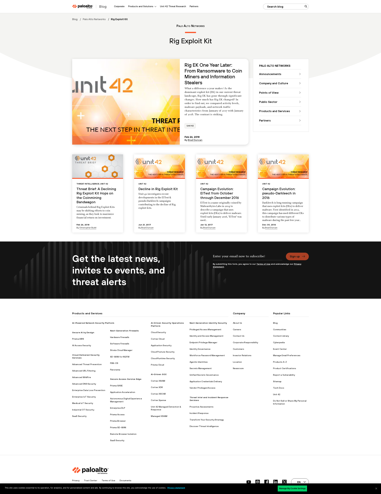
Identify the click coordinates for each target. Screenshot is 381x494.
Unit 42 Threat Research (173, 6)
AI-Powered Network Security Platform (93, 323)
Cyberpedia (279, 342)
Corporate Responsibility (245, 342)
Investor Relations (242, 355)
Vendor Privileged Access (203, 388)
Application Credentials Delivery (206, 381)
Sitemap (277, 381)
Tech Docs (278, 388)
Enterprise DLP (117, 408)
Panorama (115, 369)
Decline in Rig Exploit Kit (158, 189)
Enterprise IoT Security (84, 397)
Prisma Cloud (157, 365)
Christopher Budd (87, 227)
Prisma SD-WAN (118, 427)
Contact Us (238, 336)
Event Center (280, 349)
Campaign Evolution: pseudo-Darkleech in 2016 (279, 193)
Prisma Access (117, 414)
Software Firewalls (119, 343)
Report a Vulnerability (284, 375)
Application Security (161, 345)
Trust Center (90, 480)
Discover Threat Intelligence (204, 426)
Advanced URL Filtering (83, 371)
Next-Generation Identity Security (208, 323)
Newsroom (238, 368)
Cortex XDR (157, 387)
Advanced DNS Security (84, 384)
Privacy (75, 480)
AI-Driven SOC (159, 374)
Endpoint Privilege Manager (203, 342)
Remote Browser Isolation (123, 434)
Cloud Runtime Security (163, 358)
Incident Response (199, 413)
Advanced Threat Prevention (87, 364)
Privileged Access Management (205, 329)
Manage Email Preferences (286, 355)
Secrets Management (201, 368)
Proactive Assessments (202, 407)
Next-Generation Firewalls (124, 330)
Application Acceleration (122, 392)
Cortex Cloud (157, 339)
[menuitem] (119, 6)
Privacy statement (176, 488)
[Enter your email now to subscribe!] (247, 258)
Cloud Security (158, 332)
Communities (279, 329)
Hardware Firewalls (119, 337)
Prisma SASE (116, 385)
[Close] (376, 488)
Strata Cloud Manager (121, 350)
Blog (75, 19)
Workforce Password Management (207, 355)
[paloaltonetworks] (82, 6)
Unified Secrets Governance (204, 375)
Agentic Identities (199, 362)
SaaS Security (79, 416)
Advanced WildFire (81, 377)
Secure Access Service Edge (125, 379)
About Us (237, 323)
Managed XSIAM (159, 416)
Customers (238, 349)
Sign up (295, 256)
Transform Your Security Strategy (207, 420)
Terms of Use (263, 264)
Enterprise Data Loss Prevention (88, 390)
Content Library (281, 336)
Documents (125, 480)
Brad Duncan (195, 140)
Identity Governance (200, 349)
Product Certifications (284, 368)
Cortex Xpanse (158, 400)
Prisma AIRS (78, 339)
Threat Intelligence (87, 184)
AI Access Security (81, 345)
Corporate (119, 6)
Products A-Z (280, 362)
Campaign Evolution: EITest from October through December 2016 (219, 193)
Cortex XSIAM (158, 381)
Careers (237, 329)
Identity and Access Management (207, 336)
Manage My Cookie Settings (292, 488)
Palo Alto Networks (94, 19)
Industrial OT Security (83, 410)
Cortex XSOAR (158, 394)
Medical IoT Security (82, 403)
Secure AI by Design (83, 332)
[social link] (248, 482)
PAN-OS (114, 363)
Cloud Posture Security (162, 352)
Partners (194, 6)
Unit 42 (190, 126)
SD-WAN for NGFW (120, 357)
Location (237, 362)
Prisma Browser (118, 421)
